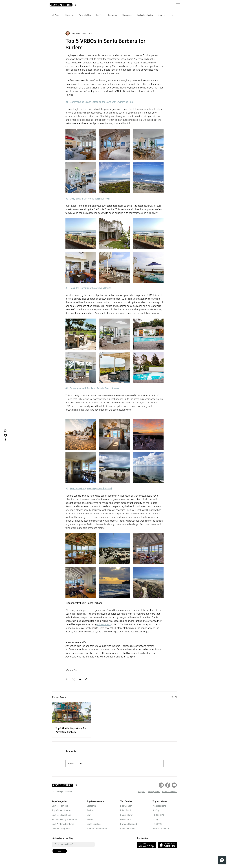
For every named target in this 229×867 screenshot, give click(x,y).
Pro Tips (99, 15)
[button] (178, 4)
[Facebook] (167, 785)
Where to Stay (85, 15)
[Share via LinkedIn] (79, 679)
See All (174, 697)
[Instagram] (161, 785)
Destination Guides (145, 15)
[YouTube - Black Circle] (5, 435)
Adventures (69, 15)
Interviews (112, 15)
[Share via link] (86, 679)
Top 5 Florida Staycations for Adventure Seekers (71, 730)
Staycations (127, 15)
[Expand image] (80, 144)
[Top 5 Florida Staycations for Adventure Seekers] (71, 712)
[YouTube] (174, 785)
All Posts (55, 15)
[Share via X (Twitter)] (73, 679)
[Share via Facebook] (66, 679)
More (160, 15)
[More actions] (162, 33)
